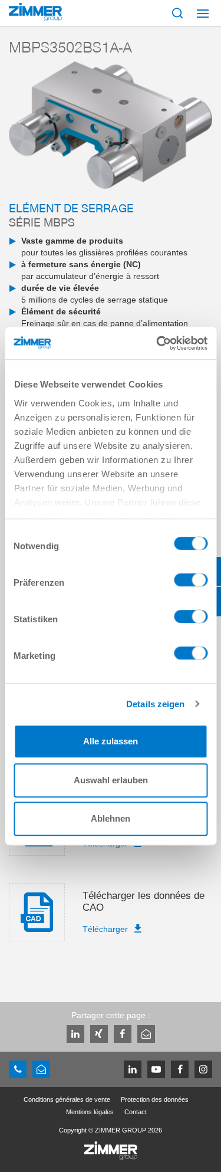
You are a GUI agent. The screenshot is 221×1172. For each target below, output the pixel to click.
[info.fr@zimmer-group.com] (41, 1069)
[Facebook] (122, 1034)
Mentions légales (90, 1111)
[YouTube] (156, 1069)
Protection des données (155, 1099)
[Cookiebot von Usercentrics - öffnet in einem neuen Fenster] (157, 343)
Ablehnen (110, 818)
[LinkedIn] (75, 1034)
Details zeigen (155, 704)
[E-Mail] (146, 1034)
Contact (135, 1111)
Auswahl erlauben (111, 780)
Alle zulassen (110, 741)
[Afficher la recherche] (177, 13)
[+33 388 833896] (18, 1069)
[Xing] (99, 1034)
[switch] (190, 582)
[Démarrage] (35, 12)
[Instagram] (203, 1069)
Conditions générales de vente (67, 1099)
